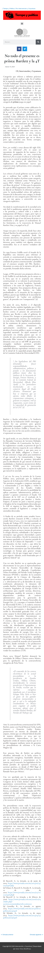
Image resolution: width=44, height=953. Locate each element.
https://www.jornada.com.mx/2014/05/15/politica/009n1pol (22, 916)
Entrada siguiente (36, 934)
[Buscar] (38, 42)
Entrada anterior (7, 934)
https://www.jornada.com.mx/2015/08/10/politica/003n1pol (22, 909)
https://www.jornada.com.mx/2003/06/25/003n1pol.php (22, 884)
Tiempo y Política (8, 8)
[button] (22, 23)
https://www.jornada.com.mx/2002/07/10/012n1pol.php (22, 893)
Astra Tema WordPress (23, 949)
